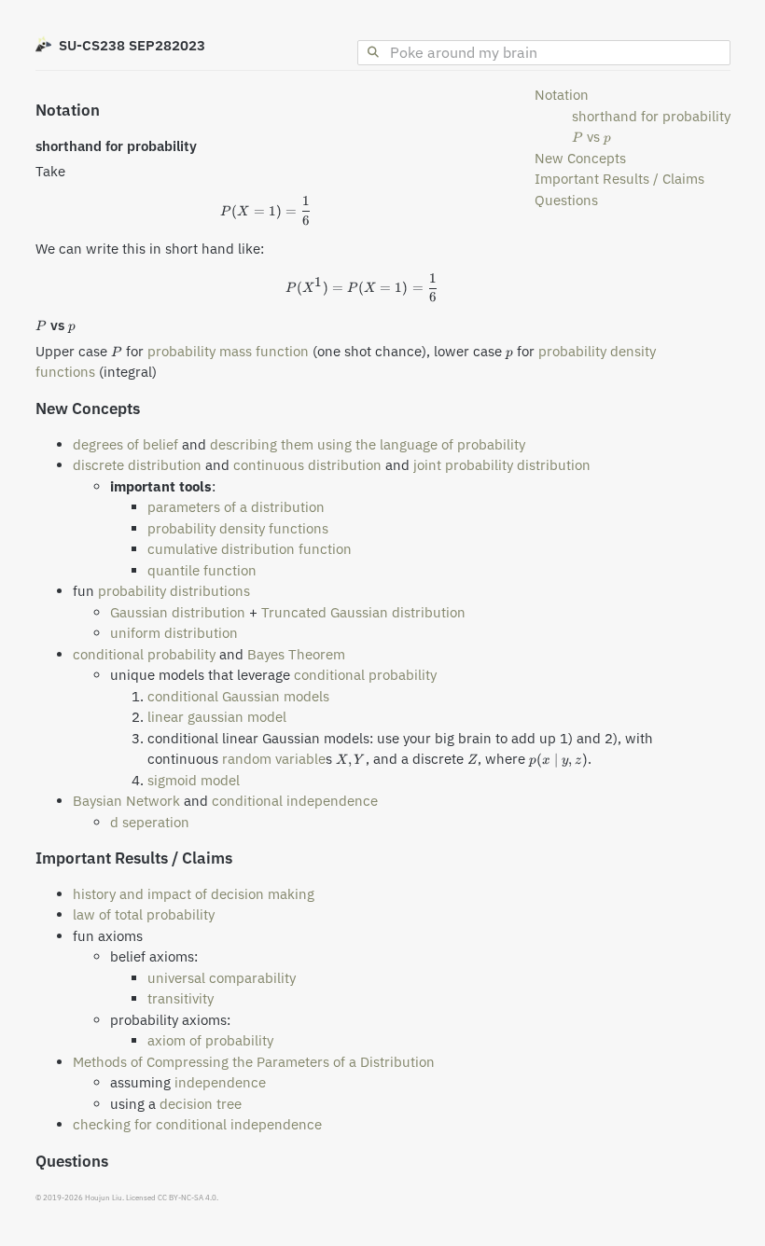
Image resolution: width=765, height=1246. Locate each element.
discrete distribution (137, 465)
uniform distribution (174, 633)
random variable (274, 759)
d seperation (149, 822)
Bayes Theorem (296, 654)
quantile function (202, 570)
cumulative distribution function (249, 549)
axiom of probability (210, 1040)
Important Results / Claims (619, 178)
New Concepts (580, 158)
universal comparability (221, 978)
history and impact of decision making (193, 894)
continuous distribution (307, 465)
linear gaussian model (216, 717)
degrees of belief (125, 444)
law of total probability (144, 914)
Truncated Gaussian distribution (363, 612)
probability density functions (237, 528)
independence (220, 1082)
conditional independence (295, 801)
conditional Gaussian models (238, 696)
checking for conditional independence (197, 1124)
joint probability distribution (502, 465)
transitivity (180, 998)
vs (591, 136)
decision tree (201, 1104)
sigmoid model (193, 780)
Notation (562, 95)
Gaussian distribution (177, 612)
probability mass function (228, 351)
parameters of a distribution (236, 507)
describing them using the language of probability (367, 444)
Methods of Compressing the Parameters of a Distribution (254, 1062)
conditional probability (144, 654)
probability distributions (174, 591)
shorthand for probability (651, 116)
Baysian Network (126, 801)
